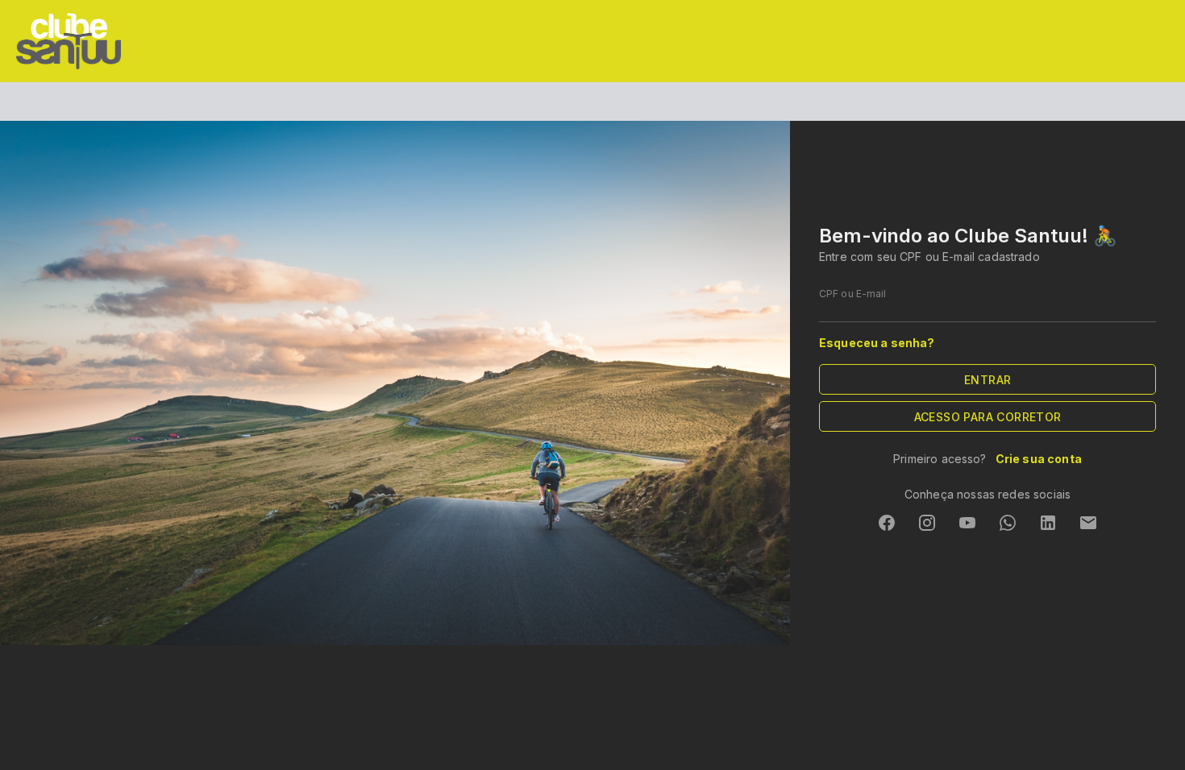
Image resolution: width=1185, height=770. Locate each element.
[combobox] (987, 306)
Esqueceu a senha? (877, 343)
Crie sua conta (1037, 459)
